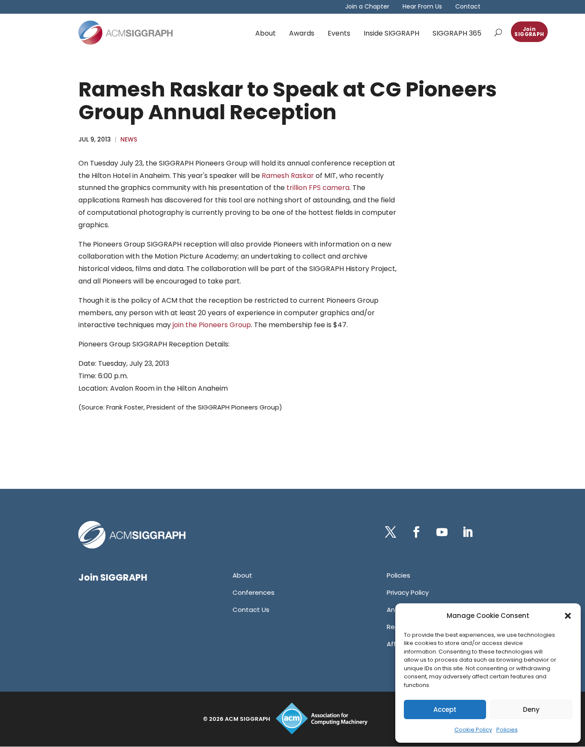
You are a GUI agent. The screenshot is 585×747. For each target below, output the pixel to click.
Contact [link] (468, 7)
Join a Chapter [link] (367, 7)
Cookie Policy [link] (473, 730)
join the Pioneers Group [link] (212, 325)
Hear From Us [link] (422, 7)
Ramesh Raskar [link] (288, 176)
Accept (445, 709)
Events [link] (339, 33)
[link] (125, 32)
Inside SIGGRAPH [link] (391, 33)
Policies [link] (507, 730)
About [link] (265, 33)
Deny (531, 709)
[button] (568, 615)
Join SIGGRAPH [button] (529, 31)
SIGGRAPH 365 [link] (457, 33)
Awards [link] (301, 33)
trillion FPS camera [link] (318, 188)
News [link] (128, 139)
